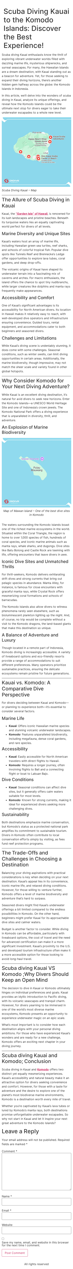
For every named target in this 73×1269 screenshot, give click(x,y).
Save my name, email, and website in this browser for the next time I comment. (35, 1244)
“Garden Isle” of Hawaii (31, 213)
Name (7, 1196)
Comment (9, 1151)
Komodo (43, 1069)
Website (7, 1224)
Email (6, 1210)
